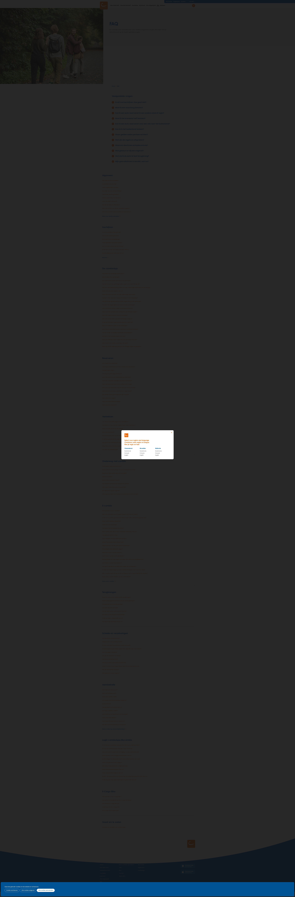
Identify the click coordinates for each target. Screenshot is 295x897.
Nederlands (127, 451)
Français (126, 453)
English (126, 455)
